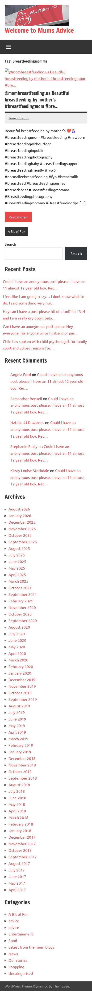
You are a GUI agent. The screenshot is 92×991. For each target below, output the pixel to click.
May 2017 (16, 883)
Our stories (17, 960)
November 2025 (22, 528)
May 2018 (16, 804)
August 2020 (19, 627)
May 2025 (16, 568)
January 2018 (19, 830)
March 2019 (18, 738)
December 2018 (21, 758)
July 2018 (16, 791)
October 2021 (20, 587)
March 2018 (18, 817)
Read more (17, 217)
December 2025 (21, 522)
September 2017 (22, 856)
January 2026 (19, 515)
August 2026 (19, 509)
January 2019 (19, 751)
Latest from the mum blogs (31, 947)
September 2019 (22, 699)
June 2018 (17, 797)
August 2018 (19, 784)
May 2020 (16, 646)
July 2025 (16, 554)
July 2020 (16, 633)
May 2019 (16, 725)
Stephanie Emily (24, 446)
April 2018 (17, 810)
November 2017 (22, 843)
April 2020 (17, 653)
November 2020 (22, 607)
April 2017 (17, 889)
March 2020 (18, 659)
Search (10, 244)
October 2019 (20, 692)
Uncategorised (20, 973)
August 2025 (19, 548)
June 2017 (17, 876)
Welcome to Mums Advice (39, 30)
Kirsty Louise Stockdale (29, 470)
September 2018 (22, 778)
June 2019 (17, 719)
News (13, 953)
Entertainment (20, 933)
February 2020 (20, 666)
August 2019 (19, 705)
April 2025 (17, 574)
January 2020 (19, 673)
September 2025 (22, 541)
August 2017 (19, 863)
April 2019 (17, 732)
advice (13, 920)
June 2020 (17, 640)
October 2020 (20, 614)
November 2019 (22, 686)
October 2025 (20, 535)
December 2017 (21, 837)
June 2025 (17, 561)
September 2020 (22, 620)
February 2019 (20, 745)
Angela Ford (20, 374)
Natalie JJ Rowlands (27, 422)
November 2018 (22, 764)
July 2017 (16, 869)
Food (12, 940)
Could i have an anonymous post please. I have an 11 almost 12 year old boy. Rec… (46, 381)
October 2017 (20, 850)
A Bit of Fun (16, 231)
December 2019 (21, 679)
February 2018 (20, 824)
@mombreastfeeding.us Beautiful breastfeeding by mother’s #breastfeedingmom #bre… (37, 100)
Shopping (16, 966)
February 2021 (20, 600)
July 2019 (16, 712)
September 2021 (22, 594)
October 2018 (20, 771)
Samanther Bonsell (26, 398)
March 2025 (18, 581)
